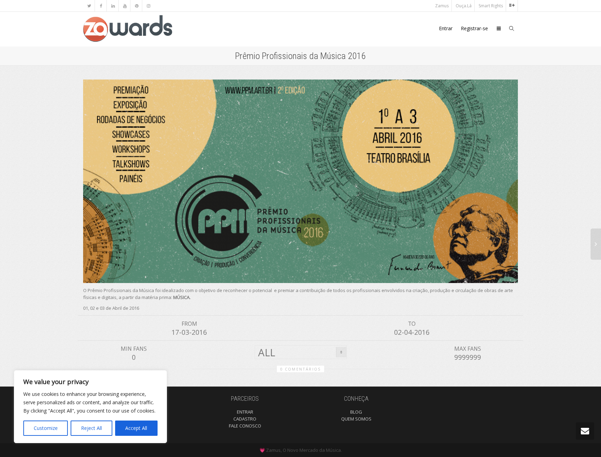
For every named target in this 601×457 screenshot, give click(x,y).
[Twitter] (89, 5)
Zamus (442, 6)
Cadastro (244, 419)
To (412, 323)
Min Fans (134, 348)
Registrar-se (474, 28)
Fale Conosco (245, 426)
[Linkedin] (113, 5)
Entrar (445, 28)
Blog (356, 412)
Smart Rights (491, 6)
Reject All (91, 428)
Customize (46, 428)
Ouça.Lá (464, 6)
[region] (90, 406)
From (189, 323)
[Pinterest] (136, 5)
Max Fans (467, 348)
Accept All (136, 428)
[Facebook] (101, 5)
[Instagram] (148, 5)
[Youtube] (124, 5)
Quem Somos (356, 419)
